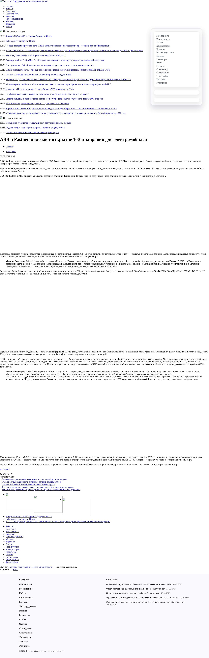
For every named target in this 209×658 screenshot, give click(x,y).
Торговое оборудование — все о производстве (30, 567)
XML (15, 569)
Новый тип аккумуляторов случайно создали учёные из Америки (37, 103)
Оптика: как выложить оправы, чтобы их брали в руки (32, 132)
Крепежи (10, 16)
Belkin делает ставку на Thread (20, 41)
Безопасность (12, 13)
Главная (9, 6)
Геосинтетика (12, 547)
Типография (12, 562)
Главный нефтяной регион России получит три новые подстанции (38, 74)
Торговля (10, 24)
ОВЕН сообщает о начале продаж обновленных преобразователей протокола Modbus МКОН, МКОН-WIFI (58, 70)
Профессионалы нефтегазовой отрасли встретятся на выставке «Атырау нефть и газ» (47, 94)
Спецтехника (12, 559)
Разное (9, 26)
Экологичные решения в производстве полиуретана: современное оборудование (41, 489)
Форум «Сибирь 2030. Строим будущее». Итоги (29, 36)
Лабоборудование (14, 19)
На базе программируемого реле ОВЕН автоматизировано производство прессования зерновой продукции (58, 46)
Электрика (11, 11)
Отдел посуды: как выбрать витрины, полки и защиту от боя (35, 127)
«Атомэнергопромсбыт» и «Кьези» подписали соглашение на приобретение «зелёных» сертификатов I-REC (58, 84)
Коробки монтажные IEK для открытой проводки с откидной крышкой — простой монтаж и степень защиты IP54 (61, 108)
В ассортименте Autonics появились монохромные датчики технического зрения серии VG (50, 65)
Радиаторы (11, 552)
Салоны (9, 554)
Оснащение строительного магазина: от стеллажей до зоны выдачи (38, 123)
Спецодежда (12, 557)
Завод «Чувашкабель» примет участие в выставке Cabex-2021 (36, 55)
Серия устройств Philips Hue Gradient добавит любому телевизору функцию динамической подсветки (55, 60)
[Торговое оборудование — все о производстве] (23, 1)
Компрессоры (12, 549)
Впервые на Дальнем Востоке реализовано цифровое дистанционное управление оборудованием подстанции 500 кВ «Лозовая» (68, 79)
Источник (5, 469)
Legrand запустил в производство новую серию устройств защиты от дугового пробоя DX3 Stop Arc (54, 99)
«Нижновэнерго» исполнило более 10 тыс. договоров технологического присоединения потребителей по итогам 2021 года (66, 113)
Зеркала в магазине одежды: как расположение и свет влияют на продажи (38, 487)
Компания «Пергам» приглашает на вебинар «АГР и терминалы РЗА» (40, 89)
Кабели (9, 8)
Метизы (9, 21)
